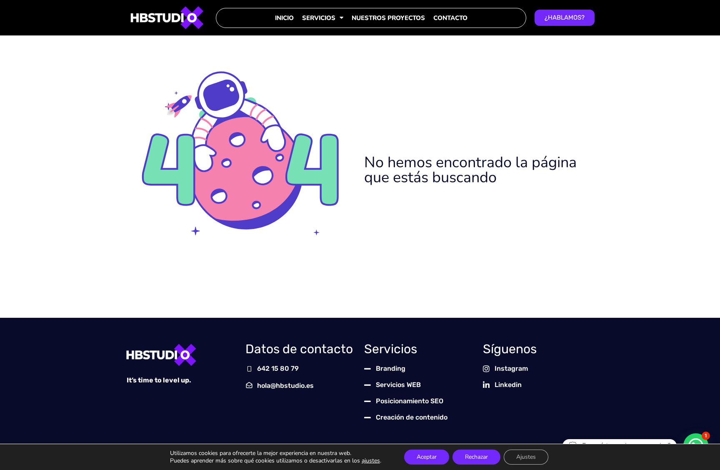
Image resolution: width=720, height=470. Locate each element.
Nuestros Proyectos (388, 18)
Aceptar (427, 457)
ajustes (371, 461)
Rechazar (476, 457)
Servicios (318, 18)
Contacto (450, 18)
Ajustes (526, 457)
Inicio (284, 18)
